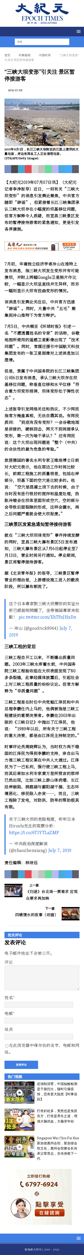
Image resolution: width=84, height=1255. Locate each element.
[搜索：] (39, 41)
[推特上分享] (14, 169)
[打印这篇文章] (41, 169)
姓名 (8, 997)
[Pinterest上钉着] (28, 169)
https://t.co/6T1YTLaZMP (34, 832)
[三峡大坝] (42, 143)
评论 (8, 962)
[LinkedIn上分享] (21, 169)
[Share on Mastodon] (55, 169)
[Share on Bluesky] (68, 169)
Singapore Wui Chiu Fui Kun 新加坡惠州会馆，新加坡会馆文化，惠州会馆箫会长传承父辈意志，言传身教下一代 (58, 1148)
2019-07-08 (15, 90)
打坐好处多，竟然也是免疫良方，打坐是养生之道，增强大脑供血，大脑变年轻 (57, 1116)
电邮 (8, 1013)
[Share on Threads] (75, 169)
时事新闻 (24, 55)
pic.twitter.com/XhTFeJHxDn (47, 617)
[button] (78, 31)
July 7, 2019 (59, 850)
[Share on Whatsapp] (48, 169)
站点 (8, 1029)
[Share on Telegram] (61, 169)
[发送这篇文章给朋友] (35, 169)
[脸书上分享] (7, 169)
